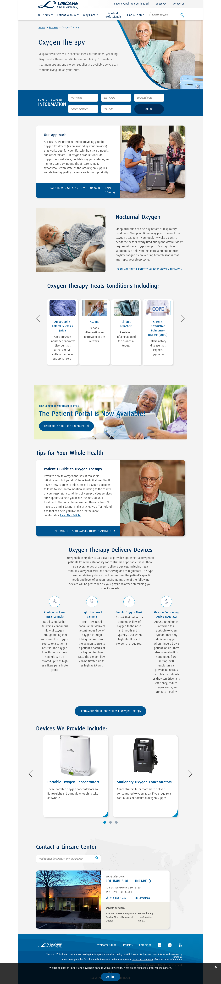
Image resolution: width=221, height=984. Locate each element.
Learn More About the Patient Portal (66, 426)
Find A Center (135, 15)
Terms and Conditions (142, 959)
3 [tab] (116, 822)
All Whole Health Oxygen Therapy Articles (83, 530)
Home (42, 27)
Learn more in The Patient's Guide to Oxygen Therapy (148, 269)
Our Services (45, 15)
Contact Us (178, 3)
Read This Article (70, 515)
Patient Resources (68, 15)
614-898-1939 (118, 898)
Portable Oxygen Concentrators (73, 782)
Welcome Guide (107, 945)
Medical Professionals (113, 15)
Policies (128, 945)
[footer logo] (50, 946)
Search (182, 16)
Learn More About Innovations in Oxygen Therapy (110, 711)
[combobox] (167, 15)
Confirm (110, 976)
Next (181, 318)
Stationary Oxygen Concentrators (144, 782)
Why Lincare (90, 15)
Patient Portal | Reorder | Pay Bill (131, 3)
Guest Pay (160, 3)
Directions (144, 898)
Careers (144, 945)
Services (53, 27)
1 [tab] (104, 822)
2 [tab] (110, 822)
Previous (40, 318)
